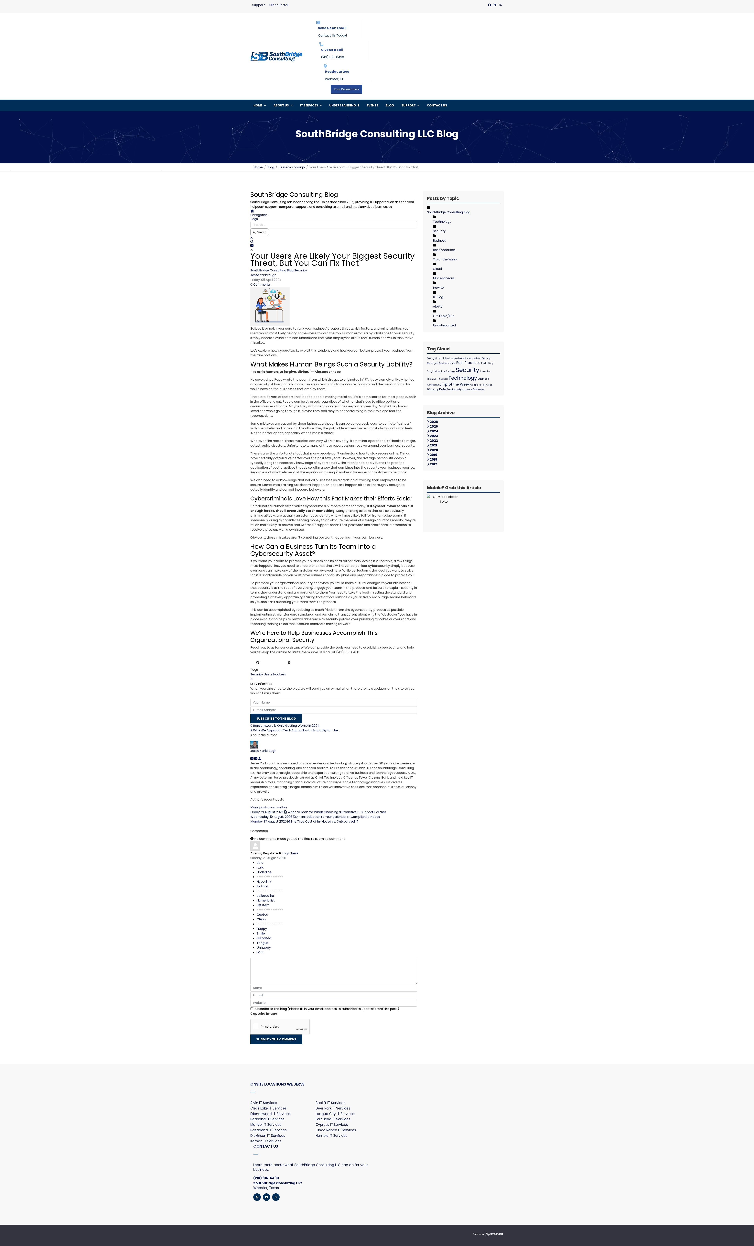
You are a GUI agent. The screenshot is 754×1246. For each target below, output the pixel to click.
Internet (451, 363)
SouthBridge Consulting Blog (272, 270)
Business (439, 240)
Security (300, 270)
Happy (262, 928)
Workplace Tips (478, 384)
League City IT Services (335, 1114)
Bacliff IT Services (330, 1103)
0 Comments (260, 284)
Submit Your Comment (276, 1039)
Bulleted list (265, 895)
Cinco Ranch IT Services (336, 1130)
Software (467, 389)
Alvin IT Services (263, 1103)
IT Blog (438, 297)
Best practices (444, 250)
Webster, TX (334, 79)
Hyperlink (264, 881)
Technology (442, 221)
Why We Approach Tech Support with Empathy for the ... (296, 730)
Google (430, 371)
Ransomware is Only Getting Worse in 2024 (285, 725)
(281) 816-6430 (332, 57)
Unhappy (264, 947)
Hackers (279, 674)
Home (257, 105)
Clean (261, 919)
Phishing (431, 378)
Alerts (437, 306)
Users (268, 674)
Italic (260, 867)
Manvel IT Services (265, 1124)
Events (372, 105)
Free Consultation (346, 89)
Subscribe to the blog (276, 718)
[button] (333, 242)
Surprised (264, 938)
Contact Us (437, 105)
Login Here (290, 853)
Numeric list (266, 900)
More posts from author (268, 807)
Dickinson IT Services (267, 1135)
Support (258, 5)
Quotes (262, 914)
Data (442, 389)
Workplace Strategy (445, 371)
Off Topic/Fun (443, 316)
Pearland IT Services (267, 1119)
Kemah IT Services (265, 1141)
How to (438, 287)
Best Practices (468, 362)
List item (263, 905)
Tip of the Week (445, 259)
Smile (261, 933)
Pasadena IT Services (268, 1130)
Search (261, 232)
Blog (390, 105)
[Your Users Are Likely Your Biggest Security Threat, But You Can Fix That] (333, 306)
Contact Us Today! (332, 35)
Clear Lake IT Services (268, 1108)
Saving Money (434, 358)
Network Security (481, 358)
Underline (264, 872)
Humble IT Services (331, 1135)
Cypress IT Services (332, 1124)
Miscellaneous (444, 278)
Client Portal (278, 5)
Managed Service (437, 363)
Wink (260, 952)
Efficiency (432, 389)
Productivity (487, 363)
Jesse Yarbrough (263, 275)
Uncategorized (444, 325)
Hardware (459, 358)
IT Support (442, 378)
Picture (262, 886)
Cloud (437, 269)
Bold (260, 862)
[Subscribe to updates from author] (252, 758)
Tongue (262, 943)
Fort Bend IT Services (333, 1119)
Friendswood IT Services (270, 1114)
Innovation (485, 371)
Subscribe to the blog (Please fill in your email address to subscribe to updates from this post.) (326, 1009)
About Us (281, 105)
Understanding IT (344, 105)
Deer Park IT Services (333, 1108)
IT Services (309, 105)
